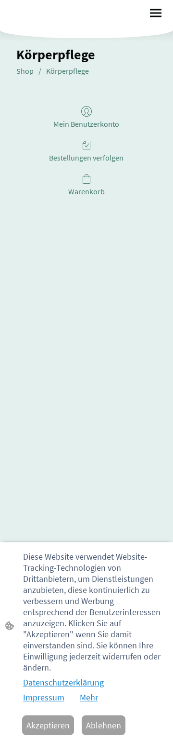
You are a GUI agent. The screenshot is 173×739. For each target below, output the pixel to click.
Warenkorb (86, 191)
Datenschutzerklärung (63, 682)
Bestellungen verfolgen (86, 157)
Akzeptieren (48, 725)
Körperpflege (67, 71)
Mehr (89, 697)
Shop (25, 71)
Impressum (43, 697)
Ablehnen (103, 725)
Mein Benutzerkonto (86, 124)
